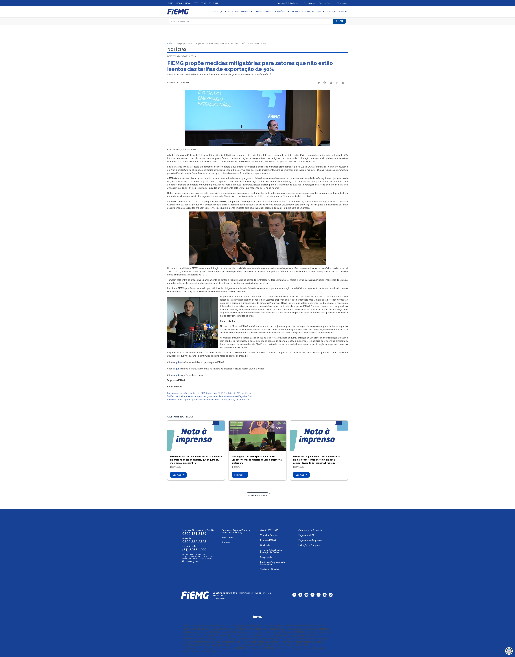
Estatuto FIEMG (268, 540)
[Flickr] (325, 595)
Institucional (282, 3)
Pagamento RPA (306, 535)
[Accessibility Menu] (509, 651)
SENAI (203, 3)
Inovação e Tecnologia (304, 11)
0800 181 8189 (194, 533)
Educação (218, 11)
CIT (216, 3)
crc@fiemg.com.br (193, 561)
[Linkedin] (300, 595)
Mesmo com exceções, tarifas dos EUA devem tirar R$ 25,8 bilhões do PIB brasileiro (209, 393)
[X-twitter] (312, 595)
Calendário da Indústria (310, 530)
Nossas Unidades (335, 11)
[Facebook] (319, 595)
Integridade (266, 557)
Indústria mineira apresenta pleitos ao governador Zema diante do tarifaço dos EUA (209, 396)
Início (170, 3)
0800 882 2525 (194, 541)
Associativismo (310, 3)
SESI (196, 3)
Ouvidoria (265, 545)
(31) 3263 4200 (194, 549)
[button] (319, 83)
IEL (210, 3)
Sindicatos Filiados (269, 569)
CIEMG (188, 3)
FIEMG (179, 3)
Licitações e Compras (309, 545)
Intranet (226, 542)
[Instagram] (294, 595)
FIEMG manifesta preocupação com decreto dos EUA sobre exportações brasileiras (208, 399)
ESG (319, 11)
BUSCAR (340, 21)
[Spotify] (331, 595)
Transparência (325, 3)
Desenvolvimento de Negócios (271, 11)
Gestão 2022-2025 (269, 530)
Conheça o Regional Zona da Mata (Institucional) (236, 531)
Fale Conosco (342, 3)
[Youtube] (306, 595)
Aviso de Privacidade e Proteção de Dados (271, 551)
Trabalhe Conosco (269, 535)
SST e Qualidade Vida (239, 11)
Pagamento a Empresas (310, 540)
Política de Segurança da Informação (272, 563)
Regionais (294, 3)
